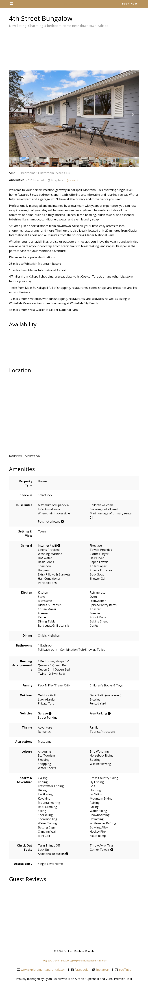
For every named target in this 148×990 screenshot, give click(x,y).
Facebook (81, 970)
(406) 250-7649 (50, 960)
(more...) (72, 180)
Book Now (129, 3)
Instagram (103, 970)
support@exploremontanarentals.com (84, 960)
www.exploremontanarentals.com (43, 970)
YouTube (125, 970)
